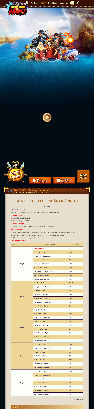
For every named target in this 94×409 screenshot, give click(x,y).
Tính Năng (52, 3)
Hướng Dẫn (63, 3)
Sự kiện (42, 2)
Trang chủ (18, 192)
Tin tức (34, 3)
